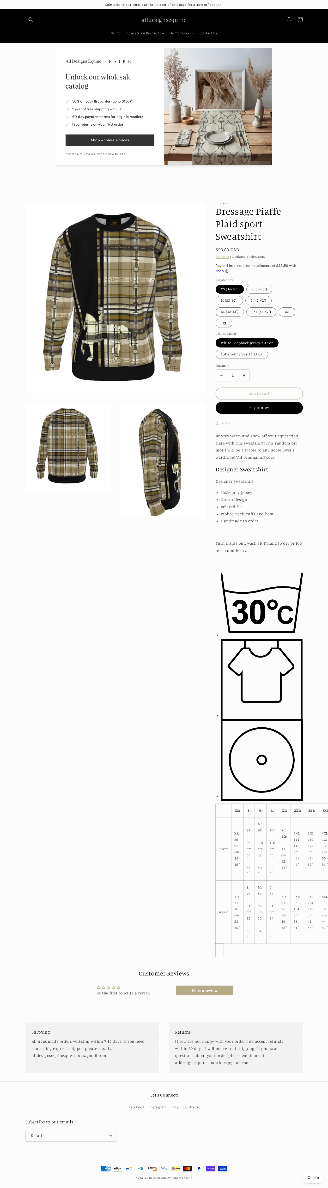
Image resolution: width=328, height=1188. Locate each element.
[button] (30, 19)
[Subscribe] (110, 1135)
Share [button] (226, 423)
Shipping (222, 256)
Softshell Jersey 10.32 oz (241, 354)
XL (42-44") (230, 312)
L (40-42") (259, 300)
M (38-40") (229, 300)
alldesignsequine (156, 1177)
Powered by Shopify (179, 1177)
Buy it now (259, 407)
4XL (224, 323)
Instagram (158, 1107)
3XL (287, 312)
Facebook (136, 1107)
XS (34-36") (230, 289)
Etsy (175, 1107)
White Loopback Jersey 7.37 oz (247, 343)
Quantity (222, 365)
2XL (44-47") (261, 312)
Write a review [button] (205, 990)
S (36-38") (259, 289)
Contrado (191, 1107)
